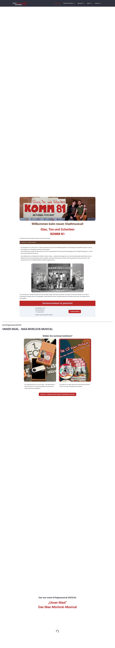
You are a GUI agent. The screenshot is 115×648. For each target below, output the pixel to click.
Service (97, 3)
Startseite (57, 3)
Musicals (80, 3)
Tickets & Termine (68, 3)
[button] (21, 631)
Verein (89, 3)
